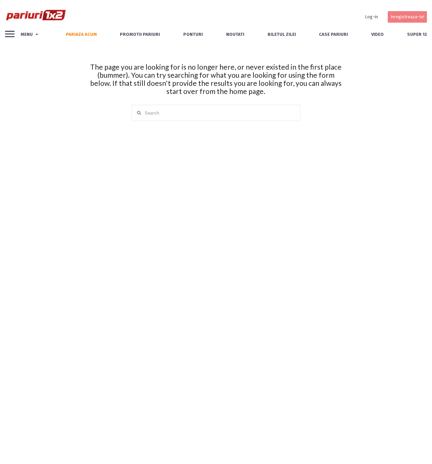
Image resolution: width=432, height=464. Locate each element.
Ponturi (193, 34)
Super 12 (417, 34)
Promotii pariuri (140, 34)
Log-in (371, 16)
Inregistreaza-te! (407, 16)
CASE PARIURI (333, 34)
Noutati (235, 34)
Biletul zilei (282, 34)
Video (377, 34)
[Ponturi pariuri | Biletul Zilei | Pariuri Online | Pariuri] (35, 16)
